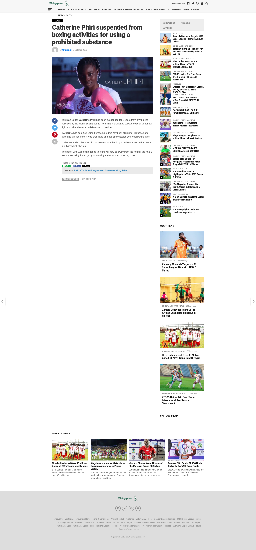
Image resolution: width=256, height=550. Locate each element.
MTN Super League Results (189, 519)
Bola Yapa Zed (76, 9)
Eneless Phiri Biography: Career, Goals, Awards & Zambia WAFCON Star (188, 89)
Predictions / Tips (164, 522)
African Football (157, 9)
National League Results (107, 526)
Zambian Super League (173, 393)
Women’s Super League (128, 9)
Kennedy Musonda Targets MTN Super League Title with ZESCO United (188, 39)
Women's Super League (173, 351)
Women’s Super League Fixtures (157, 526)
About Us (59, 519)
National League (99, 9)
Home (61, 9)
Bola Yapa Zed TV (65, 522)
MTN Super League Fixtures (163, 519)
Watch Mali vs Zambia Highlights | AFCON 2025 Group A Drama (188, 174)
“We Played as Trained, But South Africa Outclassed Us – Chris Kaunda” (187, 187)
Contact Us (70, 519)
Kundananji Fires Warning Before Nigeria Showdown (185, 124)
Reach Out (64, 15)
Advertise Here (83, 519)
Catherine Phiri (89, 179)
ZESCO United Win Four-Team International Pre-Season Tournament (187, 77)
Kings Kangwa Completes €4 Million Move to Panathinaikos (187, 137)
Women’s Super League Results (187, 526)
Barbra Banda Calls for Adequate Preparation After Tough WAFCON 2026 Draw (186, 161)
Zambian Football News (144, 522)
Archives (130, 519)
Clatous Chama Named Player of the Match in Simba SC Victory (146, 465)
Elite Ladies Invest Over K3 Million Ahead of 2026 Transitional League (185, 64)
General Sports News (185, 9)
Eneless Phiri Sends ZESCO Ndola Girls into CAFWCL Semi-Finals (185, 465)
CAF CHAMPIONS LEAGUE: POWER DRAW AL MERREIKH (186, 111)
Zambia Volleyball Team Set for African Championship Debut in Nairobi (188, 51)
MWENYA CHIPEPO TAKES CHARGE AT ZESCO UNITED (186, 149)
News (108, 522)
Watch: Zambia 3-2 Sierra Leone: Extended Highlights (188, 198)
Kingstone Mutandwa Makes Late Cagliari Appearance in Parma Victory (108, 466)
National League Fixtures (83, 526)
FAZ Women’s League (122, 522)
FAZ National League (191, 522)
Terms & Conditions (100, 519)
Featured (79, 522)
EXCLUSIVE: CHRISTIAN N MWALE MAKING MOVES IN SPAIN (186, 100)
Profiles (177, 522)
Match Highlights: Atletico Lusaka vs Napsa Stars (186, 211)
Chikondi (66, 50)
